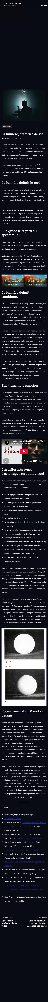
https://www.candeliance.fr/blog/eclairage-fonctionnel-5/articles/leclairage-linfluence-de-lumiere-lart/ (23, 889)
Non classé (7, 126)
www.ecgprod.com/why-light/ (29, 838)
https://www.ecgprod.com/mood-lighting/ (21, 850)
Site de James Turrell (12, 818)
